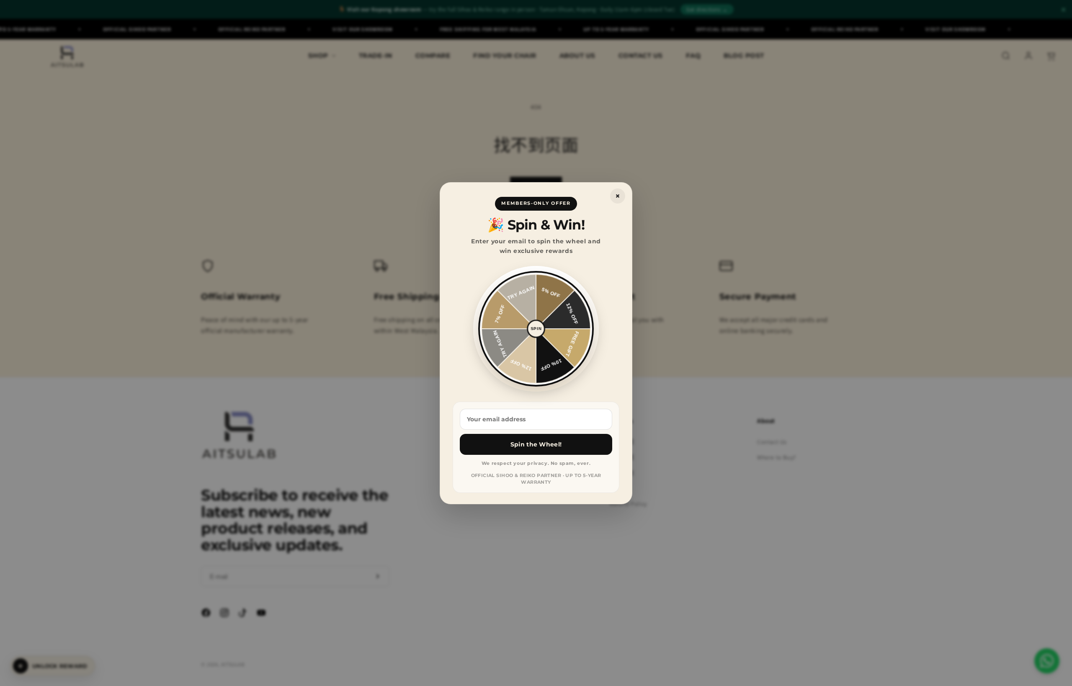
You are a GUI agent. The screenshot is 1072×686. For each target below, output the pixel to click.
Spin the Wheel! (536, 444)
